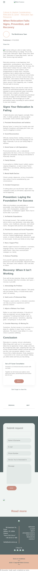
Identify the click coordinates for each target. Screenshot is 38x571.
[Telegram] (20, 44)
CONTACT (32, 539)
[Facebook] (12, 44)
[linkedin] (18, 44)
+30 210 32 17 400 (11, 537)
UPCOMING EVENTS (28, 533)
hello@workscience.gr (10, 542)
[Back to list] (19, 405)
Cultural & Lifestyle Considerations (17, 12)
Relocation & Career (11, 15)
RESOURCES (31, 537)
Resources (7, 17)
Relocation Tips (27, 15)
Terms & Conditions (19, 558)
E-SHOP (32, 529)
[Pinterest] (15, 44)
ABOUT (33, 531)
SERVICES (31, 527)
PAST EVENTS (30, 535)
